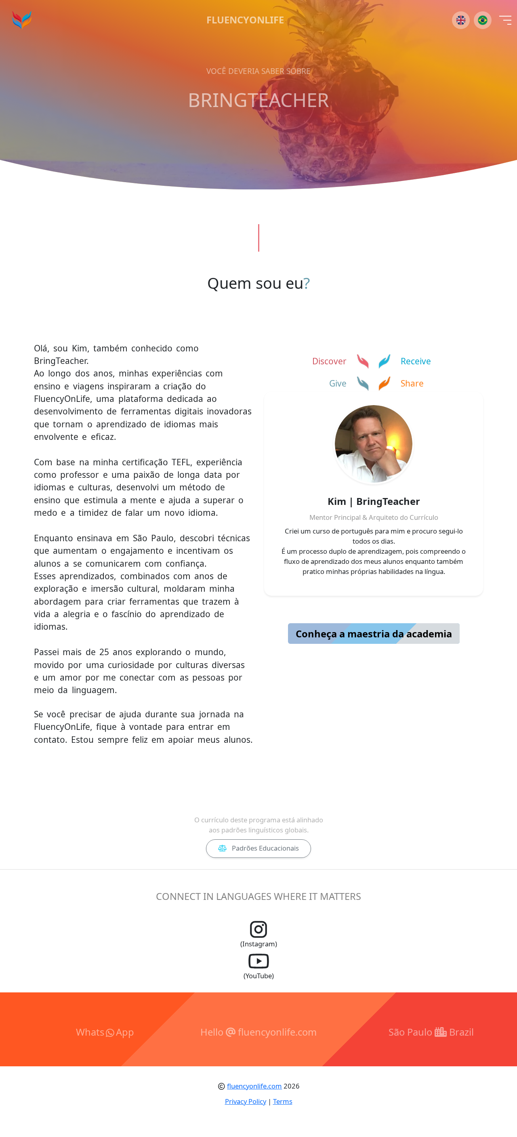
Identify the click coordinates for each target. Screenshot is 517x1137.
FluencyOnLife (245, 20)
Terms (282, 1101)
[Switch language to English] (461, 20)
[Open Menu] (505, 20)
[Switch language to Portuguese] (483, 20)
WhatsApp (105, 1032)
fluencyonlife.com (254, 1086)
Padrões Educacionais (264, 848)
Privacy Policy (245, 1101)
